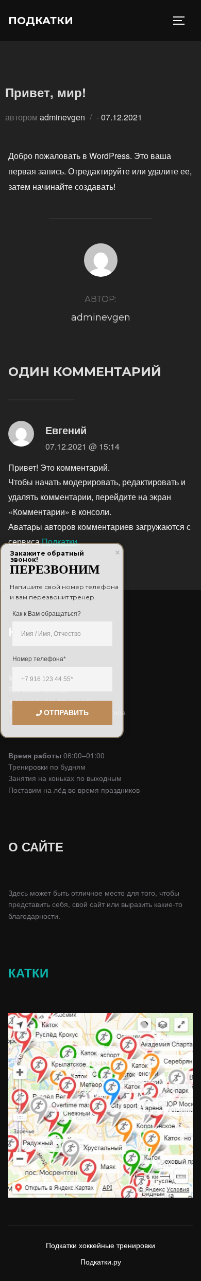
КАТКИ (28, 972)
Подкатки (40, 20)
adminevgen (62, 117)
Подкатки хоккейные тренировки (100, 1245)
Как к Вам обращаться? (46, 613)
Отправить (66, 712)
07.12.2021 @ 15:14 (82, 446)
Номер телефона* (39, 659)
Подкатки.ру (100, 1261)
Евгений (66, 429)
